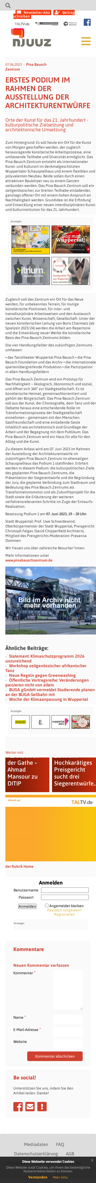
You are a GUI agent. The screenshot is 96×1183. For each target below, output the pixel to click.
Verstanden (37, 1177)
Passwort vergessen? (64, 910)
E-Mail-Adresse (27, 1029)
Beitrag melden (42, 1106)
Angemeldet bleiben (66, 906)
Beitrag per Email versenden (30, 1106)
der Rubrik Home (19, 866)
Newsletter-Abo (37, 12)
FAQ (60, 1144)
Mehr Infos (60, 1177)
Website (20, 1041)
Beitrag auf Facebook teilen (18, 1106)
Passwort (26, 897)
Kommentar (24, 972)
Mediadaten (36, 1144)
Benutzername (26, 890)
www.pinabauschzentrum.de (29, 560)
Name (19, 1017)
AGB (70, 1153)
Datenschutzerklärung (36, 1153)
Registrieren (64, 914)
